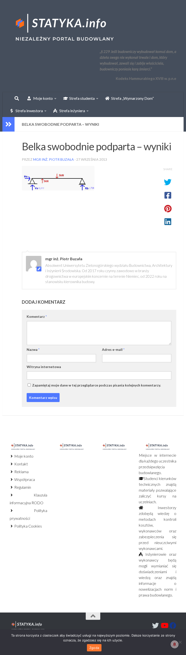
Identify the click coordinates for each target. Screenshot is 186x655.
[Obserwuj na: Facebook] (173, 625)
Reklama (21, 471)
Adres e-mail (113, 349)
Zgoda (94, 648)
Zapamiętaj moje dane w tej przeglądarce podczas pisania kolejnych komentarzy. (96, 385)
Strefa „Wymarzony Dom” (131, 98)
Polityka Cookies (28, 526)
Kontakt (21, 464)
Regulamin (22, 487)
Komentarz (37, 316)
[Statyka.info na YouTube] (164, 625)
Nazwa (33, 349)
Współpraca (24, 479)
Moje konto (23, 456)
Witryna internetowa (44, 367)
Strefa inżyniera (71, 110)
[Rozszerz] (8, 124)
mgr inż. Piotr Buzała (53, 159)
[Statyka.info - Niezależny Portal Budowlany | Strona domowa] (64, 28)
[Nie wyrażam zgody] (180, 642)
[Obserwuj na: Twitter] (155, 625)
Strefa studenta (81, 98)
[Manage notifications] (174, 644)
